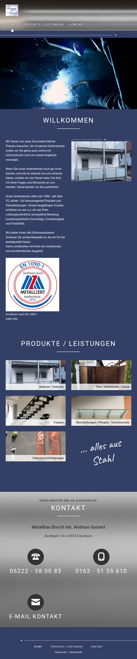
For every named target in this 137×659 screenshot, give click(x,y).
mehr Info (12, 319)
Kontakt (77, 24)
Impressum (61, 652)
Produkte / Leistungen (44, 24)
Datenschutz (75, 652)
